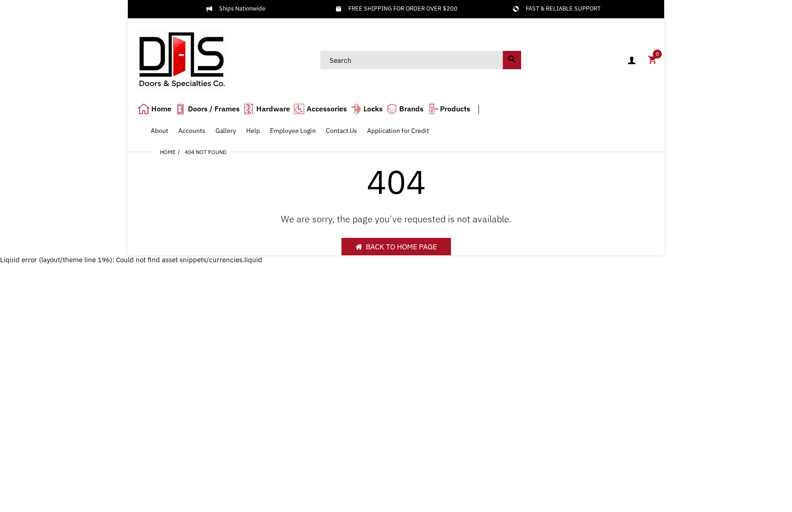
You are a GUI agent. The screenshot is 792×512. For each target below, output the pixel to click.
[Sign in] (632, 60)
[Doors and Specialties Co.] (182, 59)
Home (168, 152)
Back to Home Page (401, 246)
